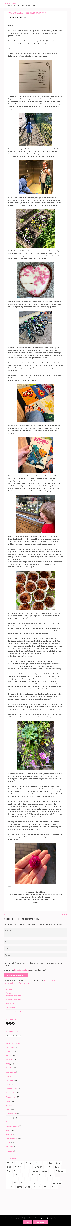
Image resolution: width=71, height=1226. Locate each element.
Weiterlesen (40, 1222)
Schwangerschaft (11, 1003)
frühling (34, 1171)
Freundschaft (25, 1171)
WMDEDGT (9, 1147)
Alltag (31, 12)
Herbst (18, 1175)
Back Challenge (11, 1072)
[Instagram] (10, 1023)
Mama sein (42, 1179)
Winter (46, 1187)
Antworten (38, 1163)
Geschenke (9, 1174)
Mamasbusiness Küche (13, 995)
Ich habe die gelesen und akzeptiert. (26, 970)
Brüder (12, 13)
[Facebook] (7, 1023)
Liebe (27, 1179)
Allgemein (9, 1059)
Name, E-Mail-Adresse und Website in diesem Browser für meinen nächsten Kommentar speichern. (34, 964)
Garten (44, 1171)
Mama (34, 1179)
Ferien (57, 1167)
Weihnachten (37, 1187)
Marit (21, 12)
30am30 (9, 1055)
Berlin (58, 1163)
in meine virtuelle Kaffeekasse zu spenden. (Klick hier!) (35, 899)
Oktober (9, 1183)
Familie (38, 1167)
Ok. (28, 1222)
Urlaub (8, 1143)
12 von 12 (26, 12)
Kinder (41, 1175)
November (56, 1179)
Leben (21, 1178)
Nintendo (27, 13)
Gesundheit (21, 13)
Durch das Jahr (37, 12)
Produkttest (10, 1122)
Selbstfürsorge (46, 1183)
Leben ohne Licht (11, 1114)
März (50, 1179)
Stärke (39, 13)
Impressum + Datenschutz (14, 1012)
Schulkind (9, 1134)
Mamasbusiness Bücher (13, 999)
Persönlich (44, 12)
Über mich (9, 993)
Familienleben (48, 1167)
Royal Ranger (33, 13)
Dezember (28, 1167)
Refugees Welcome (12, 1126)
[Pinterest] (13, 1023)
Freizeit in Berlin (11, 1097)
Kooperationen (10, 1007)
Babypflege (9, 1068)
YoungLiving (10, 1151)
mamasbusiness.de (10, 3)
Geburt (51, 1171)
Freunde (16, 1171)
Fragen (9, 1171)
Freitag (16, 13)
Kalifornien (33, 1175)
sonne (19, 1187)
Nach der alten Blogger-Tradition (35, 41)
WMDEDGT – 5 (9, 914)
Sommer (57, 1183)
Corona (8, 1076)
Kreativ (8, 1109)
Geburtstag (60, 1171)
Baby (50, 1163)
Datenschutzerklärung (21, 970)
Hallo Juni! (63, 914)
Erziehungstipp (11, 1093)
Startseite (9, 989)
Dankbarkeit (10, 1080)
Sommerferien (10, 1187)
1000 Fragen (10, 1047)
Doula (8, 1084)
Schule (16, 1183)
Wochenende (54, 1186)
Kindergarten (50, 1175)
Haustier (8, 1101)
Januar (25, 1175)
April (45, 1163)
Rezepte (8, 1130)
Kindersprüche (10, 1105)
